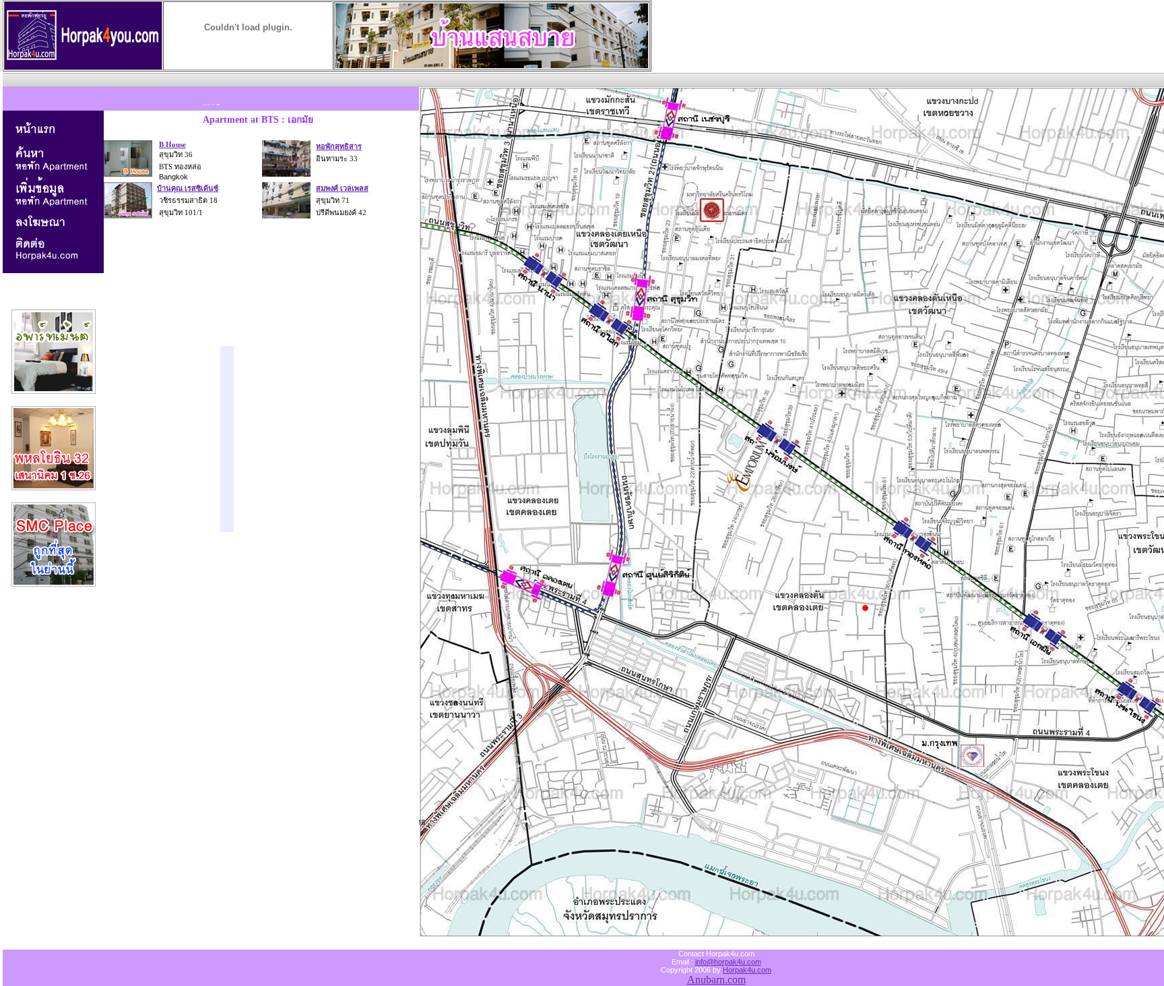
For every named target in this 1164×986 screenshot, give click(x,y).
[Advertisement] (248, 78)
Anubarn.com (716, 979)
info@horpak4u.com (728, 962)
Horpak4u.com (747, 970)
